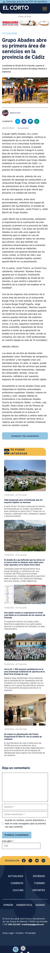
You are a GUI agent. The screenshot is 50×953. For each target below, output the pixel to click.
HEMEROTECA (24, 905)
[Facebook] (24, 861)
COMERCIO (17, 883)
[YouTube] (37, 861)
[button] (23, 948)
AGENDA (40, 905)
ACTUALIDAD (15, 876)
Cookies (19, 933)
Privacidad (30, 933)
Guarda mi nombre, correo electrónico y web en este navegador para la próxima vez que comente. (25, 823)
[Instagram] (43, 861)
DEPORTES (38, 890)
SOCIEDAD (39, 876)
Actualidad (9, 33)
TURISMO (39, 883)
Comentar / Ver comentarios (25, 436)
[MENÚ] (44, 8)
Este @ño (8, 841)
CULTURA (18, 890)
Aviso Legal (8, 933)
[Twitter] (30, 861)
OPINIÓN (8, 905)
